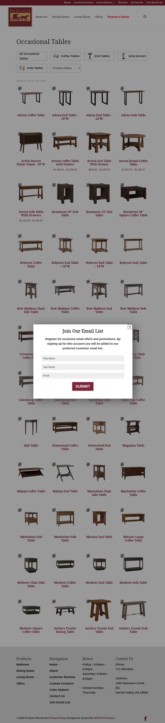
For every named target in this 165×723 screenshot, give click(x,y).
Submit (82, 386)
